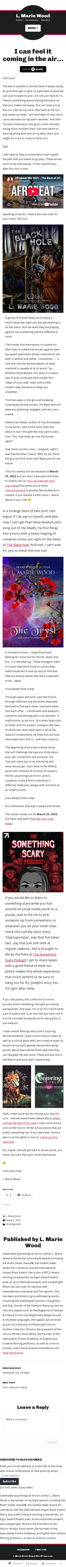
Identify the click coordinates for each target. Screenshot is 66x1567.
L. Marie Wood (33, 15)
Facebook (23, 1549)
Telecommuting (15, 490)
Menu (34, 28)
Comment (52, 1442)
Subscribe (9, 1481)
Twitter (40, 1549)
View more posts (13, 1353)
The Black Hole (18, 545)
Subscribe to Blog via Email (21, 1459)
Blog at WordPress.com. (41, 1556)
